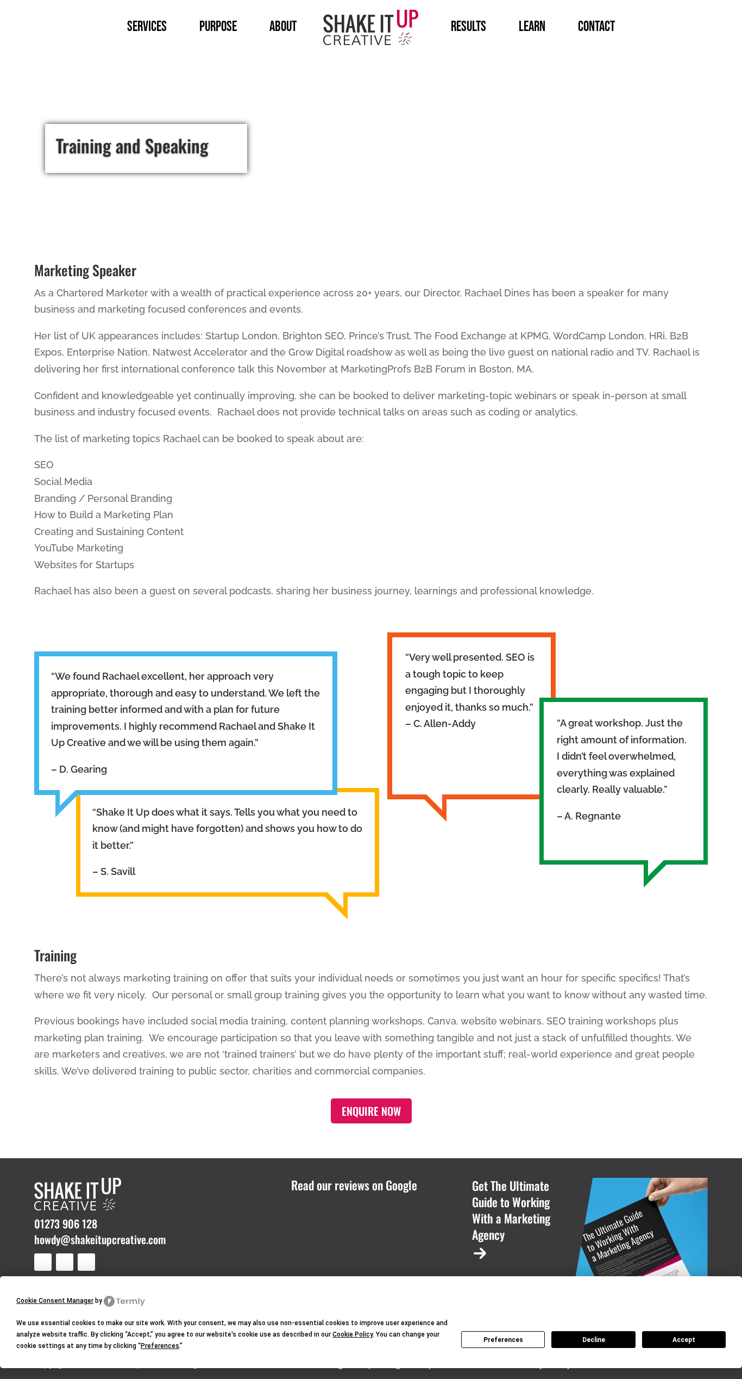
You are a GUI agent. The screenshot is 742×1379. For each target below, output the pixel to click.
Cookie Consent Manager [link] (54, 1301)
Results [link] (468, 26)
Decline (593, 1340)
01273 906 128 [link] (65, 1223)
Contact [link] (596, 26)
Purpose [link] (218, 26)
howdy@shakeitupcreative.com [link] (100, 1239)
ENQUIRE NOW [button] (371, 1111)
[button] (43, 1262)
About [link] (283, 26)
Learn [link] (532, 26)
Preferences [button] (160, 1346)
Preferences (503, 1340)
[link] (371, 27)
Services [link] (147, 26)
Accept (683, 1340)
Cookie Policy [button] (352, 1334)
